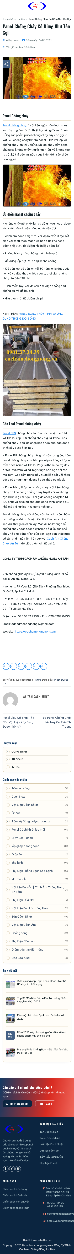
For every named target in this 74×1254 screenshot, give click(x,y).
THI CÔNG (17, 759)
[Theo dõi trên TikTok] (12, 1169)
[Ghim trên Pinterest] (36, 666)
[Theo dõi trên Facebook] (6, 1169)
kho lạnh (17, 862)
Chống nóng (20, 933)
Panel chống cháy (15, 125)
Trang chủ (8, 19)
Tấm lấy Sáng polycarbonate (31, 821)
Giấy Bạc (18, 854)
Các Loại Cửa (21, 958)
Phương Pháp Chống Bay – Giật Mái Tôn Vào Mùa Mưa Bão (42, 1051)
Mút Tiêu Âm (20, 879)
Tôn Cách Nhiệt (22, 916)
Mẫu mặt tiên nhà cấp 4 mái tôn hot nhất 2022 (40, 1017)
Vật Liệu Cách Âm (24, 924)
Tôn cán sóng (21, 788)
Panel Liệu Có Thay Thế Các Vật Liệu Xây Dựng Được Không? (18, 722)
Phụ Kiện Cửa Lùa (23, 941)
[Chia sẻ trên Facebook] (13, 666)
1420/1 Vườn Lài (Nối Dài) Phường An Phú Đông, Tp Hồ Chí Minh (58, 1192)
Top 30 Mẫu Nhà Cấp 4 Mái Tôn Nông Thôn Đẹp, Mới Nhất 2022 (41, 1000)
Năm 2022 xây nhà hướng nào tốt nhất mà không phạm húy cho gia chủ (41, 1034)
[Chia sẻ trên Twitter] (21, 666)
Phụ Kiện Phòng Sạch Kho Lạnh (32, 871)
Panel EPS (9, 433)
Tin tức (21, 19)
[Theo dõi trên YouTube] (18, 1169)
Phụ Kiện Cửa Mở (23, 900)
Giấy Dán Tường (22, 838)
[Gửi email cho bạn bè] (28, 666)
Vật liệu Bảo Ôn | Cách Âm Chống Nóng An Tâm (38, 890)
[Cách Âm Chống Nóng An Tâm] (37, 6)
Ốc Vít (16, 813)
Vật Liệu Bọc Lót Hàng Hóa (30, 908)
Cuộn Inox (18, 796)
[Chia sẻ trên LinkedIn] (43, 666)
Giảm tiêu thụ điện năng (27, 949)
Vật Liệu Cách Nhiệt (25, 804)
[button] (5, 6)
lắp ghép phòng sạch (25, 846)
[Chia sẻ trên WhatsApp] (6, 666)
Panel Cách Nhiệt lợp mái (28, 829)
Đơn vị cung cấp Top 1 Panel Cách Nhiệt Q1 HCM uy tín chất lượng (41, 983)
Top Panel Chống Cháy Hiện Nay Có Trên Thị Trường (56, 722)
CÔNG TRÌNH (19, 751)
